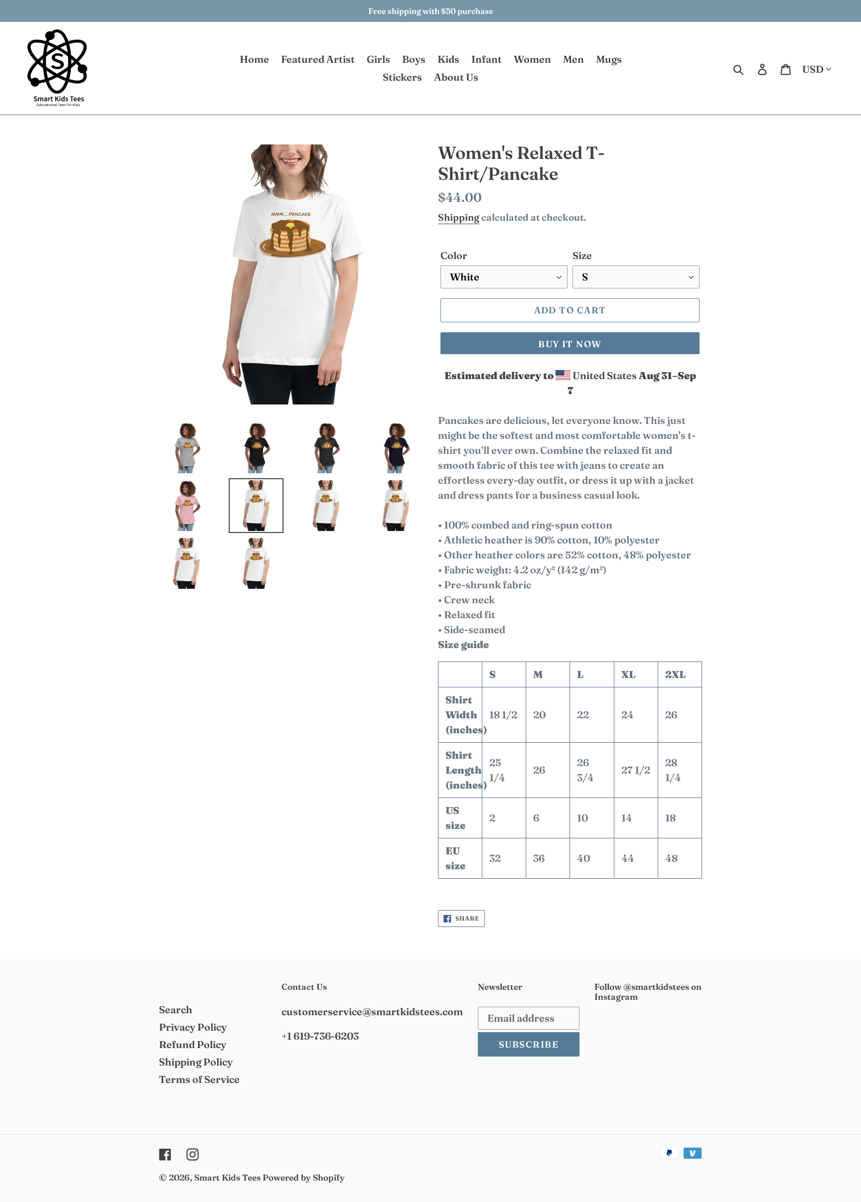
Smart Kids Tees (227, 1177)
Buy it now (569, 344)
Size (582, 255)
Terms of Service (199, 1079)
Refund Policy (192, 1044)
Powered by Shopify (304, 1177)
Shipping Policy (196, 1062)
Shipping (458, 217)
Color (453, 255)
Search (175, 1009)
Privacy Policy (193, 1027)
